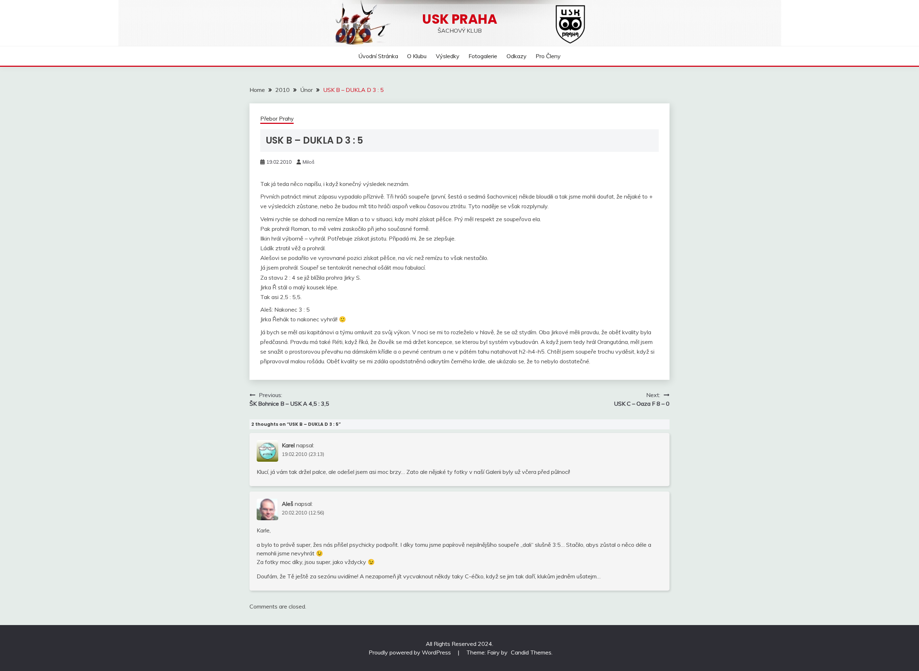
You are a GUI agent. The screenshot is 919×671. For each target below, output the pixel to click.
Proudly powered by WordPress (410, 652)
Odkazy (517, 56)
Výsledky (448, 56)
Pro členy (548, 56)
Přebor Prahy (277, 118)
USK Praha (459, 19)
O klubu (416, 56)
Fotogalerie (482, 56)
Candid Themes (531, 652)
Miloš (308, 162)
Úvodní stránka (378, 56)
